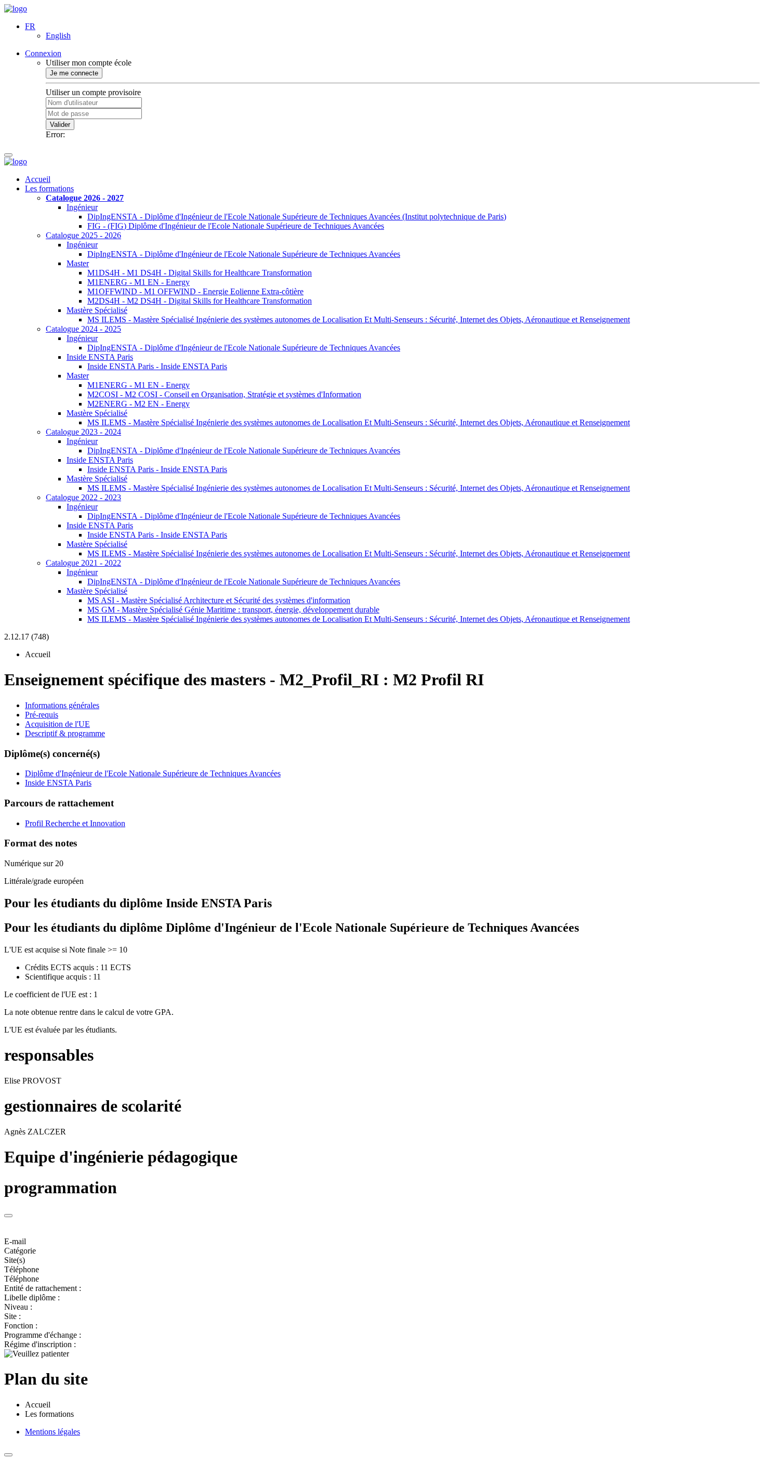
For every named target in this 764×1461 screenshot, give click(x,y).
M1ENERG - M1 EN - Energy (138, 282)
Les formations (49, 188)
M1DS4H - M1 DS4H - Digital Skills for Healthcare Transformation (199, 272)
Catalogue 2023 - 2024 (83, 431)
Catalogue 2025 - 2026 (83, 235)
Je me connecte (74, 73)
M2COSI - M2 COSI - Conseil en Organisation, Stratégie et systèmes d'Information (224, 394)
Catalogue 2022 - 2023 (83, 497)
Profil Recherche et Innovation (75, 823)
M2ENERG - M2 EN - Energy (138, 403)
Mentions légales (52, 1431)
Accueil (37, 179)
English (58, 35)
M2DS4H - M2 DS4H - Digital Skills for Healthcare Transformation (199, 300)
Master (78, 263)
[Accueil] (15, 8)
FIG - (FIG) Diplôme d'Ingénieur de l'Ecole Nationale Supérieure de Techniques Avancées (235, 225)
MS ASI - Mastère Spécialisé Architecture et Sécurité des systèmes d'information (218, 600)
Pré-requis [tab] (41, 714)
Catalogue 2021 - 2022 (83, 562)
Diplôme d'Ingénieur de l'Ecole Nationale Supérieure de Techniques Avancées (153, 773)
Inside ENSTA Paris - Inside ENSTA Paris (157, 366)
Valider (60, 124)
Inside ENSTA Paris (100, 357)
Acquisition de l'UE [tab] (57, 724)
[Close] (8, 1215)
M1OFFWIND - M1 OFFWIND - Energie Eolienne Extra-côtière (195, 291)
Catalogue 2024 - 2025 (83, 328)
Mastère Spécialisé (97, 310)
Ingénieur (82, 207)
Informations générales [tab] (62, 705)
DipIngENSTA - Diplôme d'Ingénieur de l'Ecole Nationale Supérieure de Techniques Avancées (243, 254)
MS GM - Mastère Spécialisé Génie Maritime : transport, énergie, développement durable (233, 609)
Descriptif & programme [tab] (65, 733)
